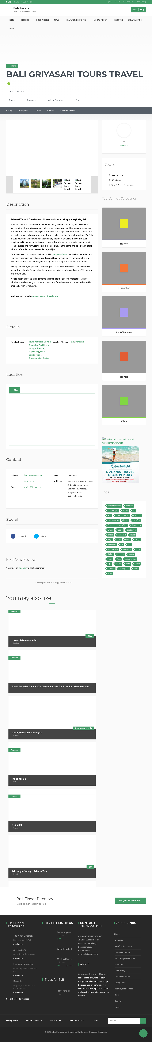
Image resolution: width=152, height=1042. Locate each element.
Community (136, 525)
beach (126, 520)
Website (124, 146)
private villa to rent (90, 981)
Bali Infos (137, 515)
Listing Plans (120, 983)
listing (110, 554)
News (56, 20)
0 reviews (129, 185)
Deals (120, 530)
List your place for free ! (130, 900)
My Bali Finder (100, 20)
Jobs (138, 549)
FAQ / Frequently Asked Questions (125, 961)
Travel (137, 564)
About (12, 28)
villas (110, 573)
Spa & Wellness (124, 332)
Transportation (35, 358)
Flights (38, 355)
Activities (39, 342)
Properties (124, 288)
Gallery (9, 110)
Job (129, 544)
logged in (23, 568)
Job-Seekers (113, 549)
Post (119, 559)
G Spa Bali (16, 825)
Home (11, 20)
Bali (11, 91)
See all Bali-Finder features (17, 999)
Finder (133, 535)
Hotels (124, 243)
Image (137, 539)
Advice (125, 510)
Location (37, 110)
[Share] (84, 653)
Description (23, 110)
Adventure (39, 348)
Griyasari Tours (60, 254)
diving (110, 535)
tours (128, 564)
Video (135, 569)
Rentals (46, 358)
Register (109, 2)
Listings (25, 20)
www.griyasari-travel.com (45, 296)
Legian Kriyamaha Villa (24, 640)
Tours (31, 342)
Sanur (15, 828)
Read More (18, 944)
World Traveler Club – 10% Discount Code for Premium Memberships (50, 686)
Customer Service (122, 952)
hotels (127, 539)
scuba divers (130, 559)
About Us (119, 940)
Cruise (110, 530)
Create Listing (135, 20)
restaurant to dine (85, 978)
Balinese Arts (113, 520)
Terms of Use (55, 1020)
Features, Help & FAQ (76, 20)
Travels (124, 376)
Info (121, 544)
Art (134, 510)
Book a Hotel (42, 20)
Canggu (16, 735)
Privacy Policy (12, 1020)
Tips (109, 564)
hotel (119, 539)
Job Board (127, 549)
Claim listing (120, 970)
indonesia (112, 544)
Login (117, 2)
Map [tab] (16, 390)
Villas (124, 421)
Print (77, 100)
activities (129, 506)
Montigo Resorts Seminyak (26, 732)
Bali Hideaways (122, 515)
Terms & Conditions (33, 1020)
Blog (117, 995)
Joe (124, 141)
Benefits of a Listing (123, 946)
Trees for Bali (19, 778)
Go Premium (128, 2)
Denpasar (19, 91)
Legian (16, 643)
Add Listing (141, 2)
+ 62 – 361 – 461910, (33, 487)
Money (131, 554)
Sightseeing (34, 352)
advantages (113, 510)
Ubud (15, 874)
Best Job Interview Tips (117, 525)
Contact (50, 110)
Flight (110, 539)
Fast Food (121, 535)
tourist (118, 564)
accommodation (114, 506)
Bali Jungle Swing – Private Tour (29, 871)
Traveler (111, 569)
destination (131, 530)
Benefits (136, 520)
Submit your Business (124, 989)
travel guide (124, 569)
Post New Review (67, 110)
